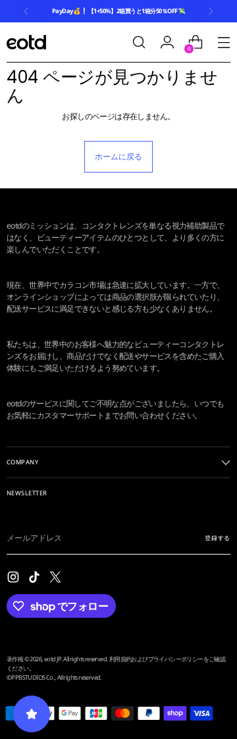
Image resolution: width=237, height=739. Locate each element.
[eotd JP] (26, 42)
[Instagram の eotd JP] (14, 578)
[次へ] (210, 11)
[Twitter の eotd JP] (57, 578)
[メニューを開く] (223, 42)
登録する (217, 538)
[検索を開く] (138, 42)
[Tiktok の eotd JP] (35, 578)
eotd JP (52, 659)
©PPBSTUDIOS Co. (31, 677)
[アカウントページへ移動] (166, 42)
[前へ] (26, 11)
